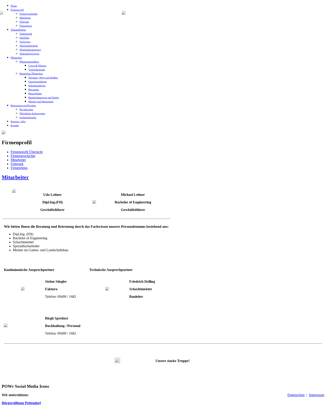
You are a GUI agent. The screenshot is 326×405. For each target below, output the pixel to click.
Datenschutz (296, 395)
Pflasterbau (16, 57)
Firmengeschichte (28, 13)
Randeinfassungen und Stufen (43, 97)
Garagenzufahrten (37, 81)
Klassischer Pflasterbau (31, 73)
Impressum (316, 395)
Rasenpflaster (35, 93)
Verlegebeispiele (36, 69)
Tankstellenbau (18, 29)
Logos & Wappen (37, 65)
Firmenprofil (17, 9)
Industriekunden (28, 117)
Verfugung (25, 41)
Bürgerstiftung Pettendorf (21, 403)
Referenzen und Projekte (23, 105)
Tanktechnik (26, 33)
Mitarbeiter (25, 17)
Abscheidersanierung (30, 49)
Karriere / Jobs (18, 121)
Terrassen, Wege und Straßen (43, 77)
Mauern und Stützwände (40, 101)
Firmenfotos (26, 25)
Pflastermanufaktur (29, 61)
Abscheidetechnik (29, 45)
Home (14, 5)
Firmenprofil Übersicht (27, 152)
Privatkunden (26, 109)
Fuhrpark (24, 21)
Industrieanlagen (36, 85)
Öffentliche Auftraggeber (32, 113)
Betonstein (33, 89)
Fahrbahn (24, 37)
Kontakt (15, 125)
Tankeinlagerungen (29, 53)
